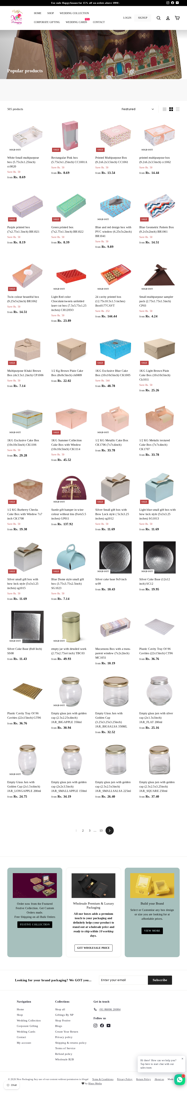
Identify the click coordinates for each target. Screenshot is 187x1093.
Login (127, 17)
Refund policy (63, 1053)
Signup (142, 17)
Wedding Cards (77, 21)
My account (24, 1042)
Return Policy (143, 1079)
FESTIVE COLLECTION (35, 924)
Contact (99, 22)
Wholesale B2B (64, 1059)
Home (37, 13)
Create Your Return (66, 1031)
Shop (50, 13)
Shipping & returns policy (71, 1042)
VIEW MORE (152, 930)
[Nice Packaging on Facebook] (102, 1025)
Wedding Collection (74, 13)
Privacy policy (64, 1037)
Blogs (58, 1026)
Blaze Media (95, 1083)
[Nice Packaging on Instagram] (95, 1025)
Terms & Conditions (102, 1079)
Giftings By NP (64, 1014)
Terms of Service (65, 1048)
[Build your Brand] (152, 885)
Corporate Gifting (47, 22)
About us (159, 1079)
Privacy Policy (125, 1079)
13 (101, 830)
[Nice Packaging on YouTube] (108, 1025)
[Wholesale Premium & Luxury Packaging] (93, 885)
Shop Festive (63, 1020)
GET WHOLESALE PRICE (93, 948)
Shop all (60, 1009)
